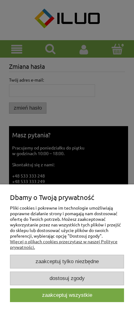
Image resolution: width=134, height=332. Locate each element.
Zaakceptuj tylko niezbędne (67, 261)
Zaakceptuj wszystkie (67, 295)
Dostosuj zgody (67, 278)
